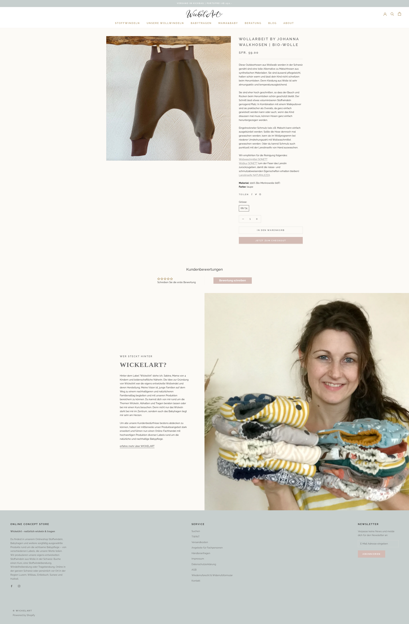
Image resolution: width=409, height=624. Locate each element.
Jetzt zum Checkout (270, 240)
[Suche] (392, 13)
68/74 (244, 208)
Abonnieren (372, 554)
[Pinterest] (260, 194)
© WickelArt (22, 610)
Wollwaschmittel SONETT (253, 159)
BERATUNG (253, 23)
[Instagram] (19, 586)
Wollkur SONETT (248, 163)
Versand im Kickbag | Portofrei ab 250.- (204, 3)
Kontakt (196, 580)
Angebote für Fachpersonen (207, 547)
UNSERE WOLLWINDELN (165, 23)
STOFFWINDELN (127, 23)
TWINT (196, 536)
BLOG (272, 23)
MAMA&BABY (228, 23)
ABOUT (288, 23)
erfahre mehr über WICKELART (137, 446)
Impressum (198, 558)
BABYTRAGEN (201, 23)
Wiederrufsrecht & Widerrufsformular (212, 575)
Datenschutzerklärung (204, 564)
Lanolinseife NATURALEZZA (254, 175)
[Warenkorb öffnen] (399, 14)
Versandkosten (200, 542)
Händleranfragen (201, 553)
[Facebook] (252, 194)
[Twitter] (256, 194)
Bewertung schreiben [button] (232, 280)
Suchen (196, 531)
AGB (194, 569)
